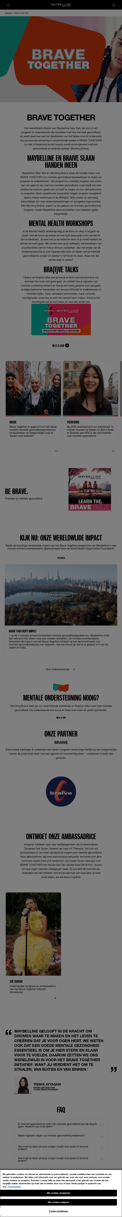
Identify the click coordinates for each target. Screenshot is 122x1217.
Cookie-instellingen (58, 1211)
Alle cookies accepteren (58, 1193)
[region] (61, 1193)
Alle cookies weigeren (58, 1202)
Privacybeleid (14, 1186)
